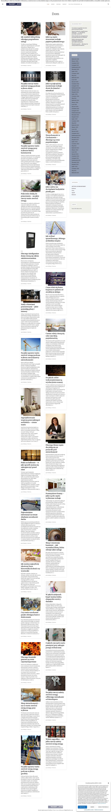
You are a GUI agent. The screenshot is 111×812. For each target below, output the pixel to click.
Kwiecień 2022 (75, 148)
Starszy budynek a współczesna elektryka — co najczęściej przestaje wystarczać (79, 33)
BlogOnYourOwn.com (68, 810)
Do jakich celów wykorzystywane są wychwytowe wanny (54, 380)
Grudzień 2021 (75, 156)
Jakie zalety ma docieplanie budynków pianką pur (55, 189)
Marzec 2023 (75, 127)
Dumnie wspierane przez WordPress (45, 810)
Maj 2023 (74, 123)
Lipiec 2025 (74, 71)
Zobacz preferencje (103, 807)
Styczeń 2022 (75, 154)
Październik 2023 (76, 112)
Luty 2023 (74, 129)
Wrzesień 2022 (75, 137)
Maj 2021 (74, 170)
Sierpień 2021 (75, 164)
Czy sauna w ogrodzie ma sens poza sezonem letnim (79, 28)
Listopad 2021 (75, 158)
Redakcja (24, 65)
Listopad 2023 (75, 110)
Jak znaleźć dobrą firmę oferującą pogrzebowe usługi (30, 39)
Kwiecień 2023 (75, 125)
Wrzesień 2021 (75, 162)
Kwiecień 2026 (75, 59)
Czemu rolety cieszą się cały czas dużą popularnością (55, 336)
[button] (108, 783)
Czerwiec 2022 (75, 143)
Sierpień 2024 (75, 92)
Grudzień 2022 (75, 133)
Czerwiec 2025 (75, 73)
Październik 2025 (76, 67)
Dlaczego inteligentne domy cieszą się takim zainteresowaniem (30, 256)
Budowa (59, 4)
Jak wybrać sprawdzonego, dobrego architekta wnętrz (55, 238)
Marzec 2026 (75, 61)
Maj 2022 (74, 145)
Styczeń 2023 (75, 131)
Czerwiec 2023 (75, 121)
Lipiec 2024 (75, 94)
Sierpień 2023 (75, 117)
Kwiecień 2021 (75, 172)
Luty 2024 (74, 104)
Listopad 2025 (75, 65)
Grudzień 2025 (75, 63)
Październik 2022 (76, 135)
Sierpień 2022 (75, 139)
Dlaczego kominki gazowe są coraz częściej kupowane (28, 659)
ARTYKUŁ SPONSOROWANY (79, 186)
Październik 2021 (76, 160)
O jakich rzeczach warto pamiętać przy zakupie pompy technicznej (55, 645)
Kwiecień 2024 (75, 100)
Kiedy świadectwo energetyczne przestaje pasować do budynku (80, 36)
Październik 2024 (76, 88)
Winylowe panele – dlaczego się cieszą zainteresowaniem (80, 44)
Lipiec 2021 (74, 166)
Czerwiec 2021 (75, 168)
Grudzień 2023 (75, 108)
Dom (48, 4)
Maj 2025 (74, 75)
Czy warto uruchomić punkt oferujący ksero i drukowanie (30, 614)
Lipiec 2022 (75, 141)
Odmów (92, 807)
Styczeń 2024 (75, 106)
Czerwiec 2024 (75, 96)
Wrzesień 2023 (75, 114)
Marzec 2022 (75, 150)
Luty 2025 (74, 79)
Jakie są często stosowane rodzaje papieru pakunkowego (55, 39)
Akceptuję (82, 807)
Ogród (53, 4)
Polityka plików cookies (89, 809)
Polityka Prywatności (98, 809)
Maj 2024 (74, 98)
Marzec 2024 (75, 102)
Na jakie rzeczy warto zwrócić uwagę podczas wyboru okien (30, 86)
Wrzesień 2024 (75, 90)
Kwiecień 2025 (75, 77)
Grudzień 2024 (75, 83)
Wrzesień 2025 (75, 69)
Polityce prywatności (101, 803)
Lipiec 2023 (74, 119)
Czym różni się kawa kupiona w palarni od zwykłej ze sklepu (54, 289)
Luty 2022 (74, 152)
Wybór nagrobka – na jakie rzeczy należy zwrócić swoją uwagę (55, 741)
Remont (65, 4)
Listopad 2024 (75, 86)
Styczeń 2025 (75, 81)
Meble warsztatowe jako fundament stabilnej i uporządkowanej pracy (78, 41)
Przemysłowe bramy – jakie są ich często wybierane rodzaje (55, 496)
